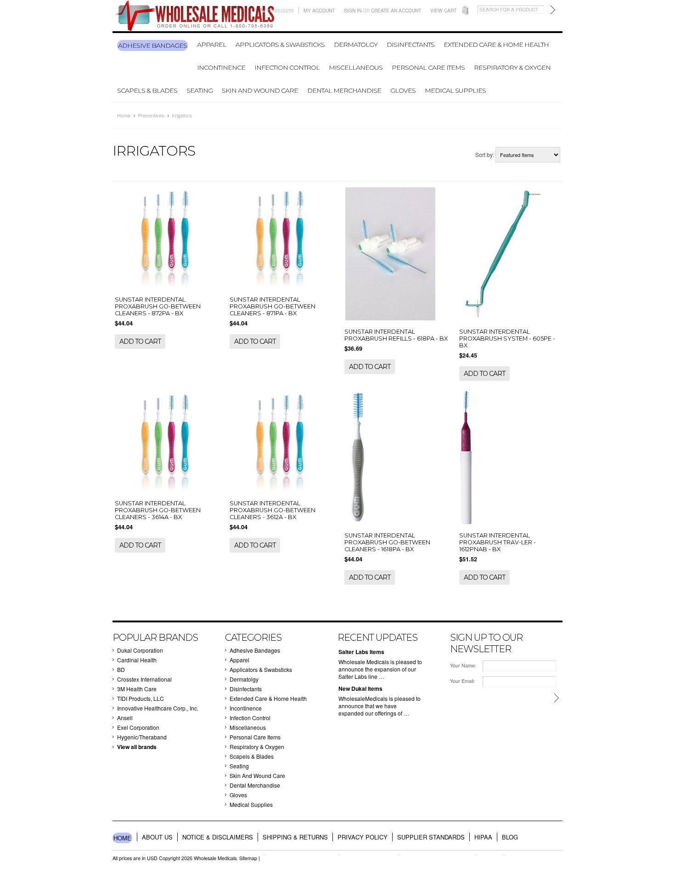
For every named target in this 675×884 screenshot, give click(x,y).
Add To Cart (140, 341)
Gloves (403, 90)
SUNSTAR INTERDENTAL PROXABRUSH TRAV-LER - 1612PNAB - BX (497, 542)
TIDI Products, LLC (140, 698)
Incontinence (221, 67)
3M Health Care (137, 689)
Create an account (396, 10)
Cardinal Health (137, 660)
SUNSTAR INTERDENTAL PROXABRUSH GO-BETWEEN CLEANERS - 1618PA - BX (387, 542)
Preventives (151, 115)
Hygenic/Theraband (142, 737)
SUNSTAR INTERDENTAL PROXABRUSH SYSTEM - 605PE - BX (507, 338)
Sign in (352, 10)
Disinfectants (410, 44)
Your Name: (463, 665)
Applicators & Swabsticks (280, 44)
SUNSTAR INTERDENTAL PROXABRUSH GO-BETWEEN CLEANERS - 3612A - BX (272, 510)
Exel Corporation (138, 727)
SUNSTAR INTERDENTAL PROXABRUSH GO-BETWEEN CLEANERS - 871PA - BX (272, 306)
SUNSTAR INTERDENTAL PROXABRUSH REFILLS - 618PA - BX (396, 335)
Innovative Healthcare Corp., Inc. (157, 708)
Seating (199, 90)
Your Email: (462, 680)
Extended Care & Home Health (496, 44)
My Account (319, 10)
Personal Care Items (428, 67)
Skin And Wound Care (260, 90)
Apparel (211, 44)
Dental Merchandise (344, 90)
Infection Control (287, 67)
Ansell (125, 718)
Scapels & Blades (147, 90)
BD (121, 669)
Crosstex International (144, 679)
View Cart (443, 10)
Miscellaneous (355, 67)
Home (123, 115)
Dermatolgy (355, 44)
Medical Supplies (455, 90)
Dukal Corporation (140, 650)
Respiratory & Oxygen (512, 67)
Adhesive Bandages (152, 45)
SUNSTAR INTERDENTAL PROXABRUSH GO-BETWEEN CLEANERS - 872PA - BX (158, 306)
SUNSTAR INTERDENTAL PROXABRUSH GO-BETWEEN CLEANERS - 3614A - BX (158, 510)
